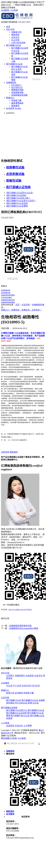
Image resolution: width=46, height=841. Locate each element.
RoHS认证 (26, 685)
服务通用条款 (17, 103)
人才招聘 (28, 725)
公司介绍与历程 (18, 43)
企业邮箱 (5, 10)
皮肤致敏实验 (5, 290)
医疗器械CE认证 (13, 45)
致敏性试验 (13, 180)
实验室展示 (20, 675)
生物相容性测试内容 (8, 300)
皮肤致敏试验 (17, 92)
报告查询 (15, 106)
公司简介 (10, 675)
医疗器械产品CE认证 (20, 715)
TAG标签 (22, 738)
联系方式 (10, 693)
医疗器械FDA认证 (14, 64)
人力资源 (5, 723)
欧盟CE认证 (33, 703)
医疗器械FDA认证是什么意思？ (21, 201)
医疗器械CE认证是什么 (16, 710)
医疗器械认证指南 (18, 187)
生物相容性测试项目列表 (20, 626)
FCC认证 (17, 685)
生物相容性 (11, 82)
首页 (8, 27)
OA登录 (14, 10)
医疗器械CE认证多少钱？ (18, 198)
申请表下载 (16, 100)
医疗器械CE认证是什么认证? (19, 193)
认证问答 (26, 305)
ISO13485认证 (21, 703)
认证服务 (5, 683)
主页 (17, 305)
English (18, 108)
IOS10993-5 (16, 85)
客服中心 (10, 98)
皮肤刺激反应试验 (19, 95)
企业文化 (15, 37)
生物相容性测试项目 (8, 295)
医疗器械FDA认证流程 (17, 203)
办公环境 (15, 40)
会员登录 (10, 108)
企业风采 (30, 675)
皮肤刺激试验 (15, 174)
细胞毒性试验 (17, 90)
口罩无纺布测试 (6, 297)
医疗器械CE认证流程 (16, 195)
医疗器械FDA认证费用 (17, 206)
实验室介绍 (16, 32)
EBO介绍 (10, 29)
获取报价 (14, 452)
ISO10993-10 (16, 87)
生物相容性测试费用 (8, 302)
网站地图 (5, 738)
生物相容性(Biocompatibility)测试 (23, 628)
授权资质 (15, 35)
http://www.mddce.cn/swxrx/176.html (20, 609)
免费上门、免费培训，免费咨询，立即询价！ (21, 310)
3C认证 (9, 685)
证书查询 (19, 693)
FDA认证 (35, 685)
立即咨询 (5, 452)
